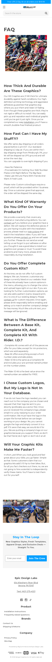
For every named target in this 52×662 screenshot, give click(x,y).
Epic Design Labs (37, 647)
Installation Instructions (15, 611)
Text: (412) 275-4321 (26, 591)
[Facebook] (21, 600)
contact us (9, 223)
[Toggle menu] (4, 7)
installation (29, 122)
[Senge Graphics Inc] (29, 7)
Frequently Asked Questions (17, 615)
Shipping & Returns (11, 627)
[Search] (46, 13)
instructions (33, 232)
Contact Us (8, 623)
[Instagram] (26, 600)
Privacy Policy (10, 638)
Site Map (8, 641)
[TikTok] (30, 600)
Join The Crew (37, 558)
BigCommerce (23, 647)
